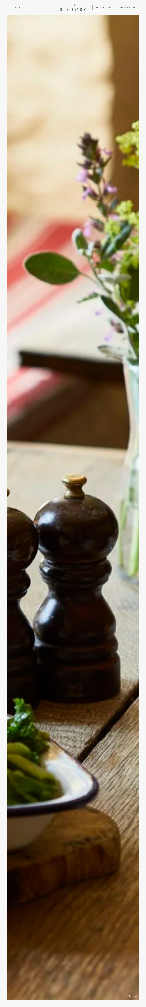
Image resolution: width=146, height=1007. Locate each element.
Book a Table (104, 8)
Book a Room (128, 8)
